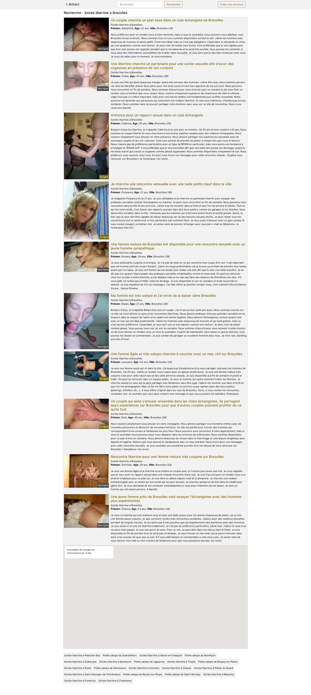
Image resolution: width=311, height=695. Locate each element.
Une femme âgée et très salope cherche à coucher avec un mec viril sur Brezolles (176, 354)
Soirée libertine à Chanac (176, 668)
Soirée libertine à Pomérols (80, 680)
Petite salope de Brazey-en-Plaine (218, 661)
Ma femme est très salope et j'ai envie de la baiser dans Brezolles (163, 296)
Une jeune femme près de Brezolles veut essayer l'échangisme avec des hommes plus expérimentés (176, 499)
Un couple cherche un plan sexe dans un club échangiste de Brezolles (167, 20)
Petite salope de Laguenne (149, 661)
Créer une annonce (231, 4)
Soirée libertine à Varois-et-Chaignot (160, 655)
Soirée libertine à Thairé (181, 661)
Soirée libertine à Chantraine (115, 680)
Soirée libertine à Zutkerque (80, 661)
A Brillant (72, 4)
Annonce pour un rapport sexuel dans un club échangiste (157, 115)
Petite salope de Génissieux (110, 668)
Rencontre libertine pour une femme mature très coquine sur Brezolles (167, 457)
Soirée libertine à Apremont (115, 661)
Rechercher (173, 4)
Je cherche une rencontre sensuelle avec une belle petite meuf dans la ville (171, 184)
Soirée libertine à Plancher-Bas (82, 655)
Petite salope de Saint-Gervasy (183, 674)
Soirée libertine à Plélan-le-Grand (213, 668)
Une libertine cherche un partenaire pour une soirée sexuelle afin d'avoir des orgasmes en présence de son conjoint (172, 66)
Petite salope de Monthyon (200, 655)
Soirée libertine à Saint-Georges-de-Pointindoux (92, 674)
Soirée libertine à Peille (77, 668)
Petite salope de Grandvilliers (120, 655)
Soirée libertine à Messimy (218, 674)
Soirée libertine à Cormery (144, 668)
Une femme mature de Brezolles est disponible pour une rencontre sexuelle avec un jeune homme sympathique (178, 246)
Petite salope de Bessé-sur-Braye (142, 674)
